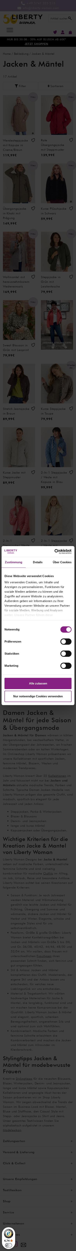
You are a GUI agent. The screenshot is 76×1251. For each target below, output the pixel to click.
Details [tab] (37, 562)
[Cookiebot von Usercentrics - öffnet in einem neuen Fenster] (55, 551)
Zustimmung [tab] (13, 562)
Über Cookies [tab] (62, 562)
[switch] (66, 641)
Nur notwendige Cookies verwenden (38, 696)
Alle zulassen (38, 683)
